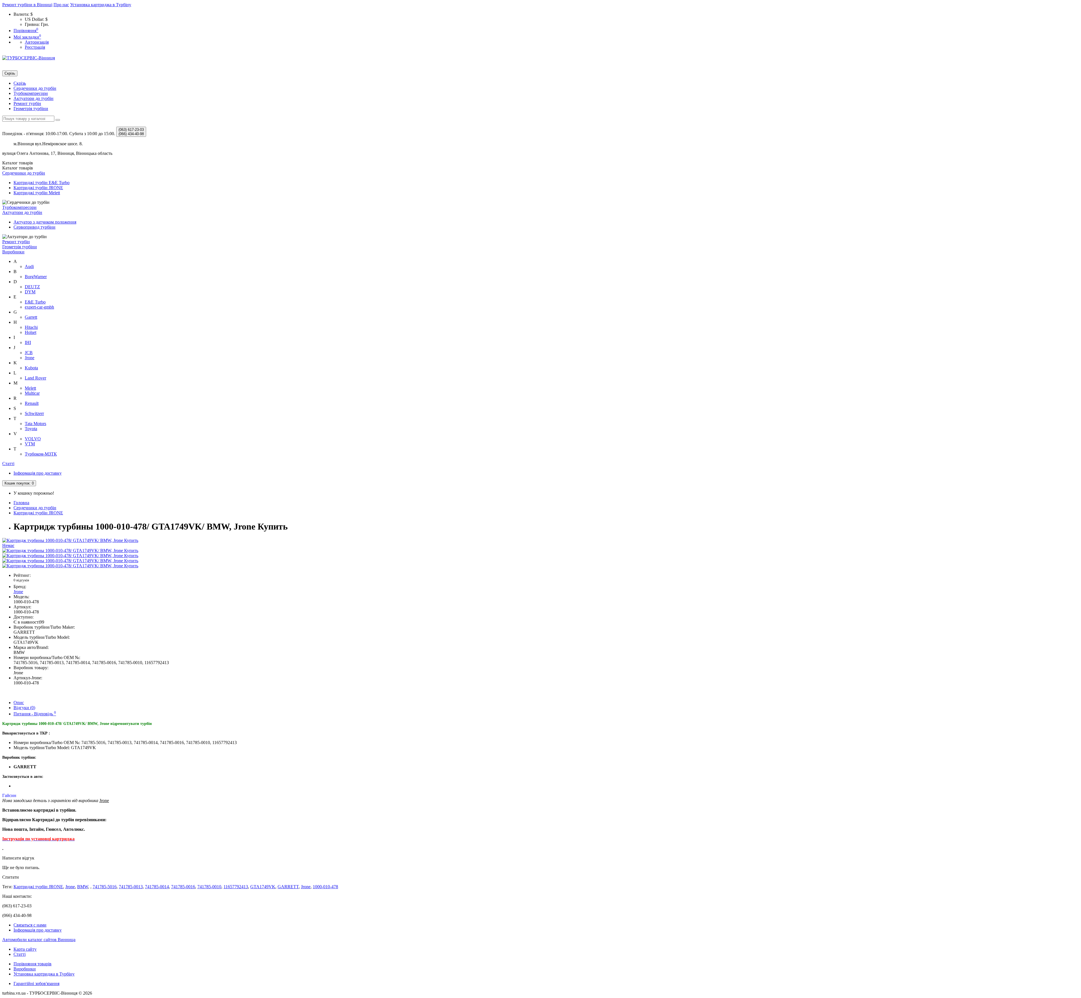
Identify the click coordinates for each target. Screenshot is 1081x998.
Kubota (31, 367)
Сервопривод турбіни (34, 227)
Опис (19, 702)
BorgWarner (36, 276)
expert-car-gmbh (39, 307)
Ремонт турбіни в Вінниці (27, 4)
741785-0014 (157, 886)
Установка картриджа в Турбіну (100, 4)
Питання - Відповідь (35, 713)
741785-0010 (209, 886)
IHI (28, 342)
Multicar (32, 393)
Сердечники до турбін (35, 88)
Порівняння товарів (33, 963)
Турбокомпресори (31, 93)
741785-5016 (105, 886)
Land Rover (35, 378)
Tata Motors (35, 423)
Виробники (13, 251)
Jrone (29, 357)
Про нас (61, 4)
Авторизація (37, 42)
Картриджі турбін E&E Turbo (42, 182)
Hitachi (31, 327)
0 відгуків (21, 580)
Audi (29, 266)
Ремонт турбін (27, 103)
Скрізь (20, 83)
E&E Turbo (35, 302)
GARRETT (288, 886)
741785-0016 (183, 886)
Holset (30, 332)
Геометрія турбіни (31, 108)
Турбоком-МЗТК (41, 454)
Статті (8, 463)
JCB (29, 352)
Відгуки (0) (24, 707)
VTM (30, 443)
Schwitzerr (34, 413)
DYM (30, 291)
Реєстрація (35, 47)
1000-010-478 (325, 886)
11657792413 (236, 886)
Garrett (31, 317)
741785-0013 (131, 886)
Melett (30, 388)
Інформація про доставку (38, 473)
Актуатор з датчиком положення (45, 222)
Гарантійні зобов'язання (36, 983)
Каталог (17, 168)
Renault (32, 403)
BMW (82, 886)
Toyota (31, 428)
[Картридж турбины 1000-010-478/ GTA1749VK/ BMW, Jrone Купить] (70, 550)
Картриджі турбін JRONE (38, 187)
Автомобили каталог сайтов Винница (38, 939)
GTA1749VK (262, 886)
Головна (21, 502)
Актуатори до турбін (33, 98)
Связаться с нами (30, 925)
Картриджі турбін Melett (37, 192)
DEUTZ (32, 286)
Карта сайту (25, 949)
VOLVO (33, 438)
